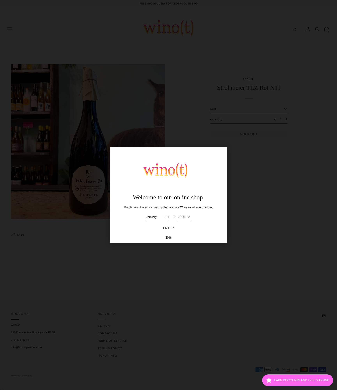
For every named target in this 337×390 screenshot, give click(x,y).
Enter (168, 228)
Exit (168, 237)
